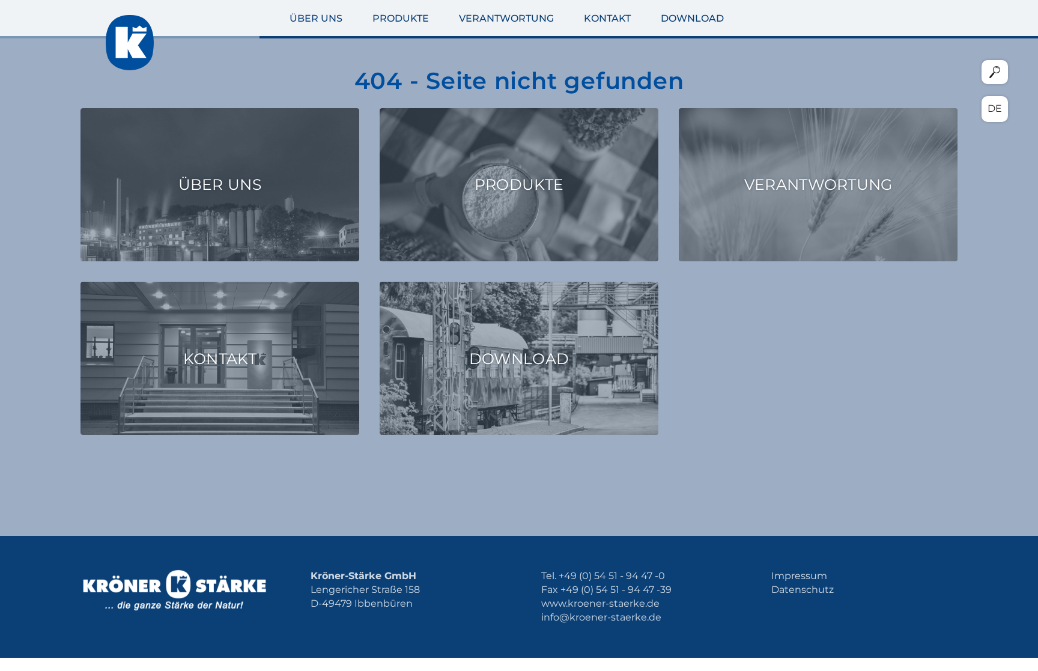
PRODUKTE (400, 18)
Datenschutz (802, 589)
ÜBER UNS (316, 18)
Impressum (799, 575)
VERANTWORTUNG (506, 18)
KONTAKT (607, 18)
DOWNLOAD (692, 18)
